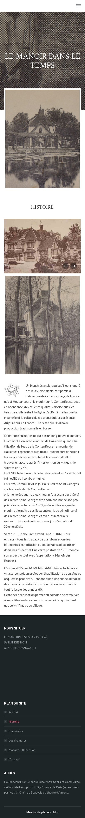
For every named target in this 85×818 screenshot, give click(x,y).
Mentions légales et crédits (42, 812)
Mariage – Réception (22, 750)
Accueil (13, 712)
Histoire (14, 721)
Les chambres (18, 740)
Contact (14, 759)
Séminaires (16, 731)
